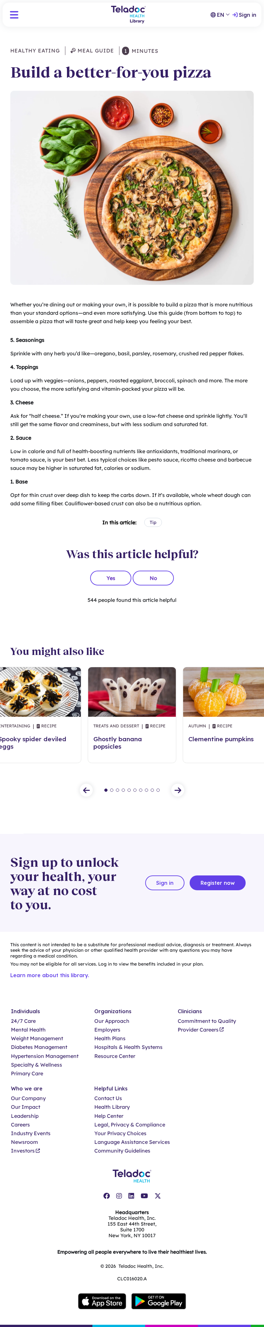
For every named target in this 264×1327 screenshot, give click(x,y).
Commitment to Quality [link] (207, 1021)
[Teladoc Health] (132, 1176)
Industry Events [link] (31, 1133)
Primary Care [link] (27, 1073)
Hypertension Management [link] (45, 1056)
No (153, 578)
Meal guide (95, 50)
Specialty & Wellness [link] (36, 1065)
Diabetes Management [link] (39, 1047)
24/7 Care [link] (23, 1021)
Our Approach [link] (111, 1021)
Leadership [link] (25, 1116)
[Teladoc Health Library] (128, 14)
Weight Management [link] (37, 1038)
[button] (14, 15)
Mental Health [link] (28, 1030)
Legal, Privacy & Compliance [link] (129, 1125)
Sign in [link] (247, 15)
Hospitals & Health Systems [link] (128, 1047)
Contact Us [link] (108, 1098)
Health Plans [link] (110, 1038)
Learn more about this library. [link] (49, 975)
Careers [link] (20, 1125)
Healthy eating (35, 50)
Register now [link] (218, 883)
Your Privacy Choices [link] (120, 1133)
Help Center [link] (108, 1116)
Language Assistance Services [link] (132, 1142)
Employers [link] (107, 1030)
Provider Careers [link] (198, 1030)
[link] (106, 1196)
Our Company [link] (28, 1098)
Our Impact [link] (25, 1107)
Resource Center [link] (114, 1056)
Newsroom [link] (24, 1142)
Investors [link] (23, 1151)
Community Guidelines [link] (122, 1151)
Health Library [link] (112, 1107)
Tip (153, 522)
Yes (111, 578)
